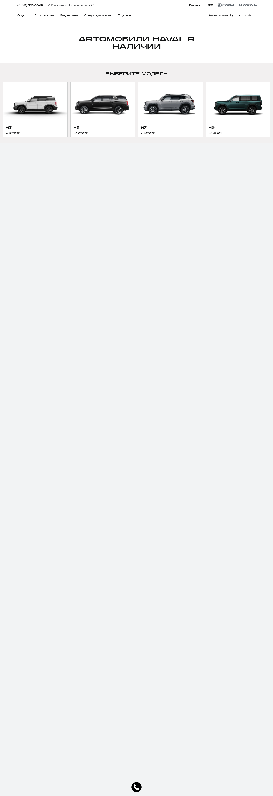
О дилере (124, 15)
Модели (22, 15)
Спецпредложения (97, 15)
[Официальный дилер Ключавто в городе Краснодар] (237, 5)
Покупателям (44, 15)
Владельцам (69, 15)
